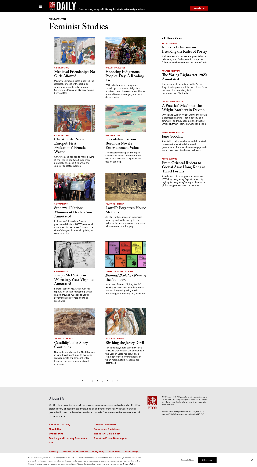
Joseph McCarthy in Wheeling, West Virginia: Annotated (74, 280)
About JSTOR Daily (59, 424)
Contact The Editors (105, 424)
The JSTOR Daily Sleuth (107, 433)
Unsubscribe (56, 433)
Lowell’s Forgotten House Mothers (125, 210)
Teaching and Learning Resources (68, 438)
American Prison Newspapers (110, 438)
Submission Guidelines (107, 429)
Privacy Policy (98, 451)
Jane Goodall (172, 137)
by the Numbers (125, 278)
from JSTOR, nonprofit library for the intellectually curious (112, 9)
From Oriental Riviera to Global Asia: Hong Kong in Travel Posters (183, 167)
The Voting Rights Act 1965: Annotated (184, 77)
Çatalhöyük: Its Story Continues (71, 345)
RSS (51, 442)
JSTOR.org (53, 451)
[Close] (252, 459)
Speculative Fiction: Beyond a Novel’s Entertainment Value (122, 144)
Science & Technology (173, 101)
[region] (128, 460)
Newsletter (199, 8)
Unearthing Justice (115, 67)
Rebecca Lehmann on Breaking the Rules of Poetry (184, 50)
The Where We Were (64, 338)
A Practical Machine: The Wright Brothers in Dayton (183, 108)
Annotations (61, 203)
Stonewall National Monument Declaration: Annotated (73, 212)
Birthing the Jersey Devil (124, 343)
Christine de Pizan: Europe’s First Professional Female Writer (70, 146)
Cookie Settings (131, 451)
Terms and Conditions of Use (75, 451)
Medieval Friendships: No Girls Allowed (74, 74)
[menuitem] (199, 8)
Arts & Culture (61, 67)
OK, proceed (207, 459)
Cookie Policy (114, 451)
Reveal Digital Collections (119, 271)
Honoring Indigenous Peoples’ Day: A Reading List (124, 76)
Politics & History (114, 203)
